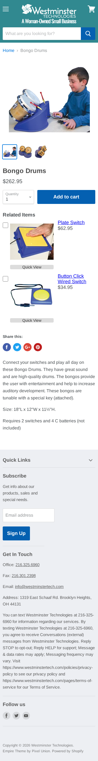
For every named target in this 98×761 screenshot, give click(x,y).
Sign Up (16, 533)
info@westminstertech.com (39, 586)
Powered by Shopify (68, 751)
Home (8, 50)
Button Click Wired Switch (72, 279)
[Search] (88, 33)
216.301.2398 (24, 575)
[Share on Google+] (27, 347)
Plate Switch (71, 222)
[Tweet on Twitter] (17, 347)
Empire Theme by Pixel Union (26, 751)
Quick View (31, 267)
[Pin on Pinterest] (38, 347)
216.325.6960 (27, 564)
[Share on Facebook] (7, 347)
